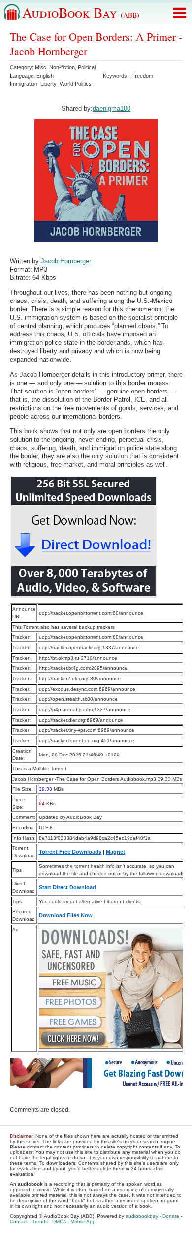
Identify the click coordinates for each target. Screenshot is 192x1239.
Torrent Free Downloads (70, 852)
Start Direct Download (67, 887)
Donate (170, 1216)
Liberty (48, 84)
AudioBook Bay (80, 12)
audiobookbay (142, 1216)
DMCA (59, 1221)
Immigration (23, 84)
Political (87, 67)
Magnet (115, 852)
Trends (40, 1221)
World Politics (76, 84)
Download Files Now (66, 915)
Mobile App (83, 1221)
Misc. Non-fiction (55, 67)
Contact (19, 1221)
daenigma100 (111, 108)
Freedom (142, 76)
